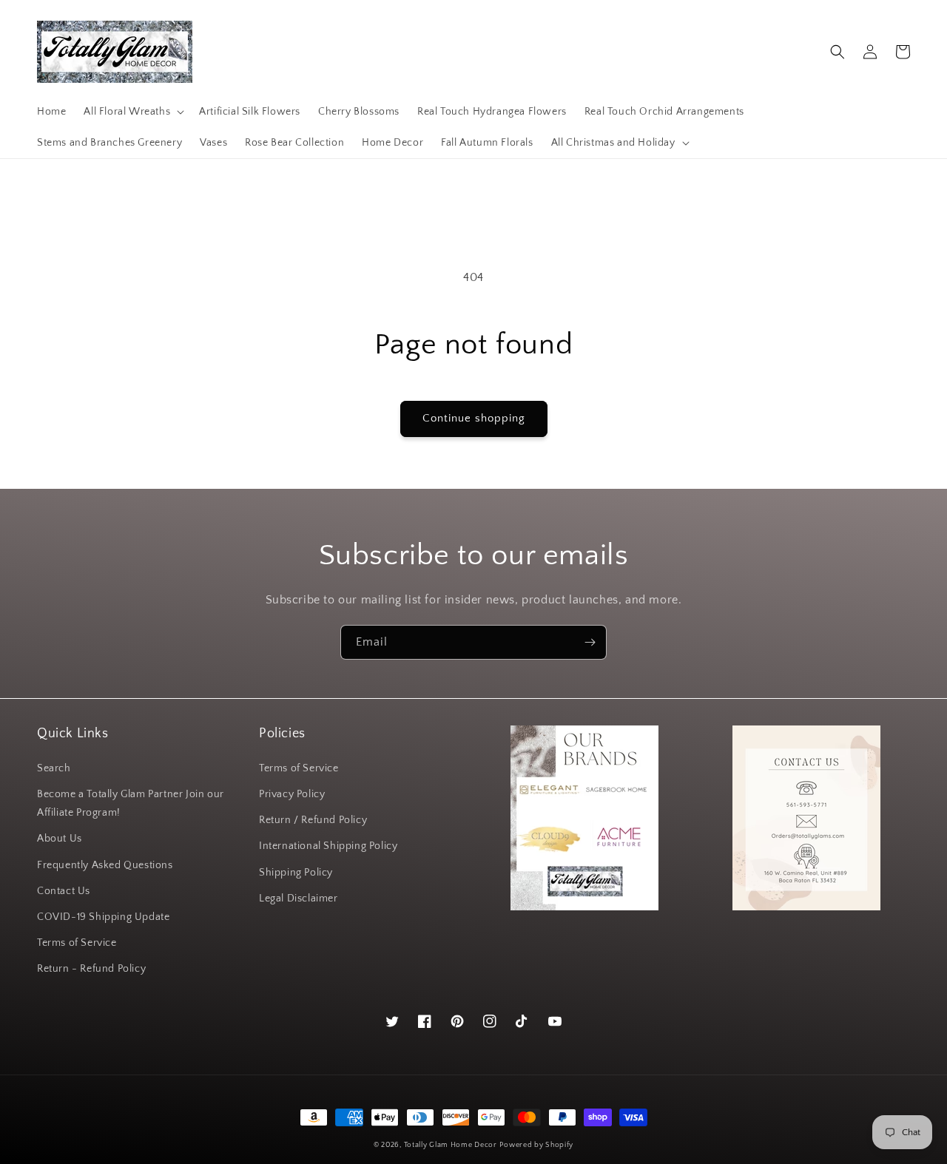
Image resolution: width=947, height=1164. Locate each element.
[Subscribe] (589, 642)
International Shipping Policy (328, 846)
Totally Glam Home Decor (450, 1145)
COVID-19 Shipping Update (103, 917)
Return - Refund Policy (91, 969)
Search (54, 768)
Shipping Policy (296, 873)
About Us (59, 839)
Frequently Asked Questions (105, 865)
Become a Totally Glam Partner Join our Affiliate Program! (130, 803)
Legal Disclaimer (298, 898)
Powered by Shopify (536, 1145)
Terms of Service (77, 943)
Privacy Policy (292, 794)
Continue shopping (473, 418)
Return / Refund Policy (313, 820)
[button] (132, 111)
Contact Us (63, 891)
